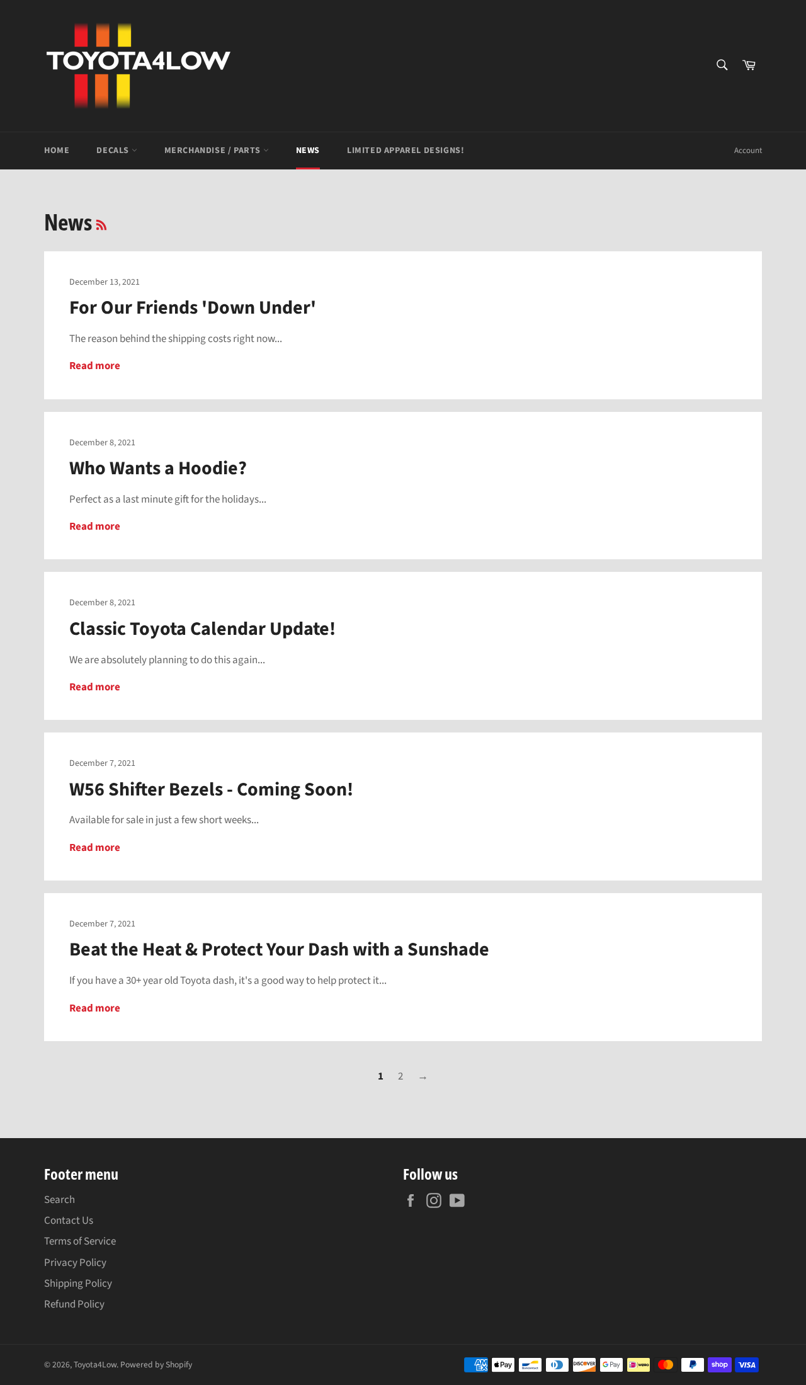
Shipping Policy (78, 1283)
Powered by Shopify (156, 1365)
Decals (113, 150)
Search (59, 1199)
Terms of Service (80, 1241)
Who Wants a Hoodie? (158, 468)
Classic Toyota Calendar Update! (202, 628)
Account (748, 150)
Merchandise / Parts (213, 150)
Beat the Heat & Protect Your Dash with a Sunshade (279, 949)
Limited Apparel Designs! (405, 150)
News (308, 150)
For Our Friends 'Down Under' (192, 307)
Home (56, 150)
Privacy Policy (75, 1262)
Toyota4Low (95, 1365)
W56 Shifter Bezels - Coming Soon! (211, 789)
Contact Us (68, 1220)
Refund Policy (74, 1304)
